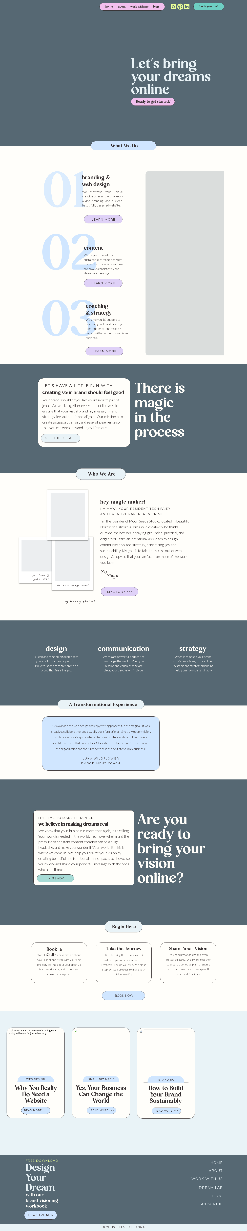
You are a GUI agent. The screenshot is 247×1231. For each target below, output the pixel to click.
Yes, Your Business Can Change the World (101, 1094)
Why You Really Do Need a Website (36, 1094)
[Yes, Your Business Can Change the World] (101, 1055)
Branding (166, 1079)
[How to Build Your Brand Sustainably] (166, 1056)
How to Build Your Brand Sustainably (166, 1095)
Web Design (35, 1079)
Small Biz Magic (101, 1079)
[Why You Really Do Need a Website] (36, 1055)
